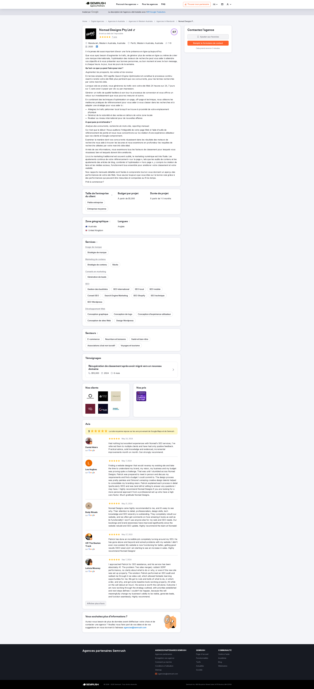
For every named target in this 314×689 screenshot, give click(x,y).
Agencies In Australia (116, 21)
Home (84, 21)
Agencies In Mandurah (166, 21)
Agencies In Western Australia (141, 21)
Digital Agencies (97, 21)
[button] (215, 4)
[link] (150, 4)
